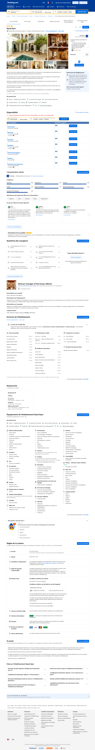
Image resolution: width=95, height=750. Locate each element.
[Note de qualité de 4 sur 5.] (8, 26)
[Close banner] (87, 324)
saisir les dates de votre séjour (48, 563)
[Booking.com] (13, 3)
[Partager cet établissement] (80, 27)
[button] (79, 63)
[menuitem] (10, 6)
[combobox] (19, 12)
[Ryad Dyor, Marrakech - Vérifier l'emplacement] (7, 31)
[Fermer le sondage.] (87, 520)
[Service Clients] (52, 2)
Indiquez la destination (15, 11)
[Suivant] (88, 47)
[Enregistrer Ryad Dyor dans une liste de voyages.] (76, 27)
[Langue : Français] (48, 2)
